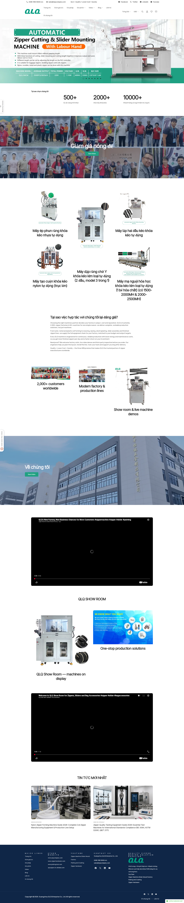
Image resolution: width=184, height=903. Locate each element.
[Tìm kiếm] (142, 11)
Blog (99, 8)
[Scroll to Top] (180, 892)
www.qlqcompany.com (55, 858)
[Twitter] (100, 868)
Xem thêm (92, 154)
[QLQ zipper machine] (32, 11)
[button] (83, 78)
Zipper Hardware (76, 866)
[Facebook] (95, 868)
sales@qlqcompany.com (102, 863)
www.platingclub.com (55, 864)
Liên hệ (108, 8)
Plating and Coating (77, 863)
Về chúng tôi (48, 15)
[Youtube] (109, 868)
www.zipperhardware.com (56, 861)
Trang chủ (47, 8)
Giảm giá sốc (58, 8)
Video (91, 8)
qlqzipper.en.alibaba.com (56, 868)
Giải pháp (70, 8)
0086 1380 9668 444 (100, 860)
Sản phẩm (80, 8)
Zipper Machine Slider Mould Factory (140, 877)
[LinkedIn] (105, 868)
